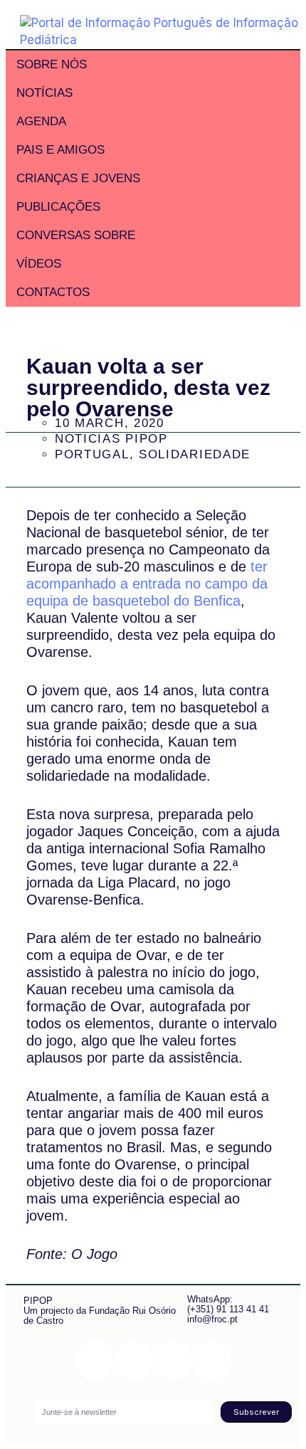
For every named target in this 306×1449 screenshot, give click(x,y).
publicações (58, 207)
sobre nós (51, 64)
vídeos (38, 263)
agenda (41, 121)
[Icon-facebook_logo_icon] (172, 1360)
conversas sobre (75, 235)
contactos (53, 292)
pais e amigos (60, 150)
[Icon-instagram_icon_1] (94, 1360)
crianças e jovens (78, 178)
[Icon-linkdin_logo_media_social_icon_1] (133, 1360)
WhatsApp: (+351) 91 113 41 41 (228, 1304)
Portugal (92, 454)
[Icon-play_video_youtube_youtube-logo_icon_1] (211, 1360)
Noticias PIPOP (111, 439)
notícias (44, 93)
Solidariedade (194, 454)
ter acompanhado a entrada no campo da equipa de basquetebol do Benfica (147, 583)
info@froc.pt (212, 1319)
